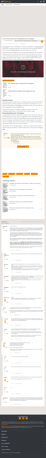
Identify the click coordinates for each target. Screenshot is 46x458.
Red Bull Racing (34, 173)
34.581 (6, 347)
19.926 (7, 301)
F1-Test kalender (28, 427)
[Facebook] (20, 418)
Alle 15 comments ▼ (23, 146)
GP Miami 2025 (5, 176)
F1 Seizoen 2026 (8, 4)
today (6, 1)
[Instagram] (27, 418)
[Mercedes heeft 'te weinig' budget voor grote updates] (5, 192)
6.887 (8, 138)
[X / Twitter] (23, 418)
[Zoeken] (38, 1)
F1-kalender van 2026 (8, 426)
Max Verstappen (39, 46)
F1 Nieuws (5, 173)
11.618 (6, 312)
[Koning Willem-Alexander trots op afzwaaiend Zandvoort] (5, 204)
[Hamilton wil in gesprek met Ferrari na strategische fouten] (5, 209)
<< (8, 40)
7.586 (7, 360)
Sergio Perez (35, 56)
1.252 (7, 259)
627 (6, 323)
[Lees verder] (16, 141)
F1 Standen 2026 (16, 4)
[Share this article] (42, 41)
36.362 (6, 230)
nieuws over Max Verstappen (37, 423)
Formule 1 (19, 105)
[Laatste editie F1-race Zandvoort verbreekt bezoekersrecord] (6, 197)
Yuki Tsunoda (5, 46)
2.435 (6, 402)
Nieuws (2, 4)
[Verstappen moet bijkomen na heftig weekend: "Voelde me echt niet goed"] (5, 187)
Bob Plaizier (23, 43)
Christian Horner (15, 50)
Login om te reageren (5, 223)
